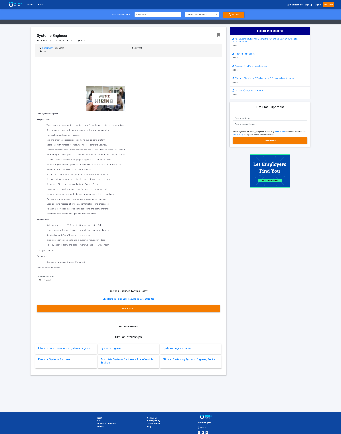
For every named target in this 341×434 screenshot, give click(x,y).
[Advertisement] (149, 80)
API (98, 421)
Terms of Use (280, 132)
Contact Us (152, 418)
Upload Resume (295, 4)
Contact (39, 4)
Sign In (317, 4)
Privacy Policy (238, 135)
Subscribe (269, 141)
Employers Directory (106, 424)
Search (235, 15)
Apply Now (128, 308)
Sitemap (100, 426)
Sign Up (308, 4)
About (30, 4)
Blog (149, 426)
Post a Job (328, 4)
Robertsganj (48, 48)
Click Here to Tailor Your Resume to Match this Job (128, 299)
